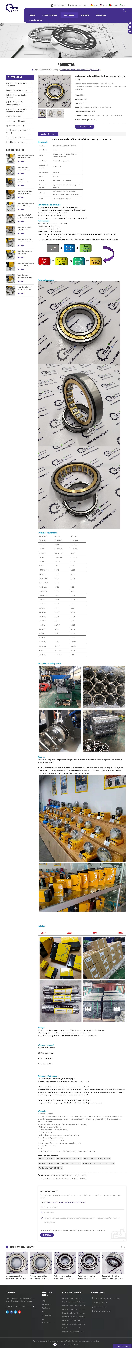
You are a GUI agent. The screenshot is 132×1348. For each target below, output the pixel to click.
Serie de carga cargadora (16, 90)
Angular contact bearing (15, 121)
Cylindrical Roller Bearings (16, 142)
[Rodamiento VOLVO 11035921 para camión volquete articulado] (10, 218)
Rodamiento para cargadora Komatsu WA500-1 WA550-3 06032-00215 (24, 168)
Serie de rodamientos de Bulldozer (16, 96)
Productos (69, 15)
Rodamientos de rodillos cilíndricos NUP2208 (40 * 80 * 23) (64, 1277)
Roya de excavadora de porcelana (73, 1302)
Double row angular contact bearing (17, 131)
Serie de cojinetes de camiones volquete (14, 103)
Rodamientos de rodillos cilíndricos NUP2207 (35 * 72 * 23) (16, 1277)
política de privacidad (49, 1323)
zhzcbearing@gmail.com (80, 5)
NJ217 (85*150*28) (48, 1159)
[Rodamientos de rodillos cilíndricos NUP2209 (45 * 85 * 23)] (89, 1263)
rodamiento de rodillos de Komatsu (73, 1313)
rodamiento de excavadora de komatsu (73, 1309)
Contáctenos (83, 127)
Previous (121, 1247)
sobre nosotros (49, 15)
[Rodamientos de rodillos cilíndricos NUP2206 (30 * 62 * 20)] (41, 1263)
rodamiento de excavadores (72, 1298)
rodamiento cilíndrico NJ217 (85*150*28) (99, 1163)
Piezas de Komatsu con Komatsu (73, 1317)
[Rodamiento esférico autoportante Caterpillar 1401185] (10, 254)
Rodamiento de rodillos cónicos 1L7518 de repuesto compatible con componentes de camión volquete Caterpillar (25, 156)
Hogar (32, 15)
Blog (43, 1312)
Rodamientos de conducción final (73, 1331)
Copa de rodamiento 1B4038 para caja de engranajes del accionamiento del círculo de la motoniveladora (24, 192)
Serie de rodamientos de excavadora (16, 84)
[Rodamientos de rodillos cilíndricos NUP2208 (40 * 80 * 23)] (65, 1263)
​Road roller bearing (14, 116)
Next (124, 1247)
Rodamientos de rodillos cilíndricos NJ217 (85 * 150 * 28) (66, 1202)
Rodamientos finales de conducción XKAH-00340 (73, 1320)
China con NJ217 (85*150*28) (52, 1168)
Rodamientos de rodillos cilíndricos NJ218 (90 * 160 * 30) (66, 1175)
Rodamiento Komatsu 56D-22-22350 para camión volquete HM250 (24, 288)
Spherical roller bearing (15, 137)
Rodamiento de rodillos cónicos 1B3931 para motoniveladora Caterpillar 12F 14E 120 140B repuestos (25, 204)
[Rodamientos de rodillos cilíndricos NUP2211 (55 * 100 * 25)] (113, 1263)
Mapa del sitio (47, 1315)
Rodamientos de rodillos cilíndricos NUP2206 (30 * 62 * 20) (40, 1277)
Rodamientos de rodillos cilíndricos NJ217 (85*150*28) (61, 1163)
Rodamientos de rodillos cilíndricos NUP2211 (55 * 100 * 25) (112, 1277)
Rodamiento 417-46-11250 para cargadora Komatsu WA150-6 (24, 240)
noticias (85, 15)
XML (43, 1319)
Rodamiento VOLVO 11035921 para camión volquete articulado (25, 216)
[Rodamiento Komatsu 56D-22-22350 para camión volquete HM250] (10, 290)
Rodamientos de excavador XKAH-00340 (73, 1324)
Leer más (20, 161)
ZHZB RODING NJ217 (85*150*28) (98, 1159)
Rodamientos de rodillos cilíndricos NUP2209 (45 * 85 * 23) (88, 1277)
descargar (101, 15)
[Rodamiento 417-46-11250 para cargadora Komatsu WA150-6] (10, 242)
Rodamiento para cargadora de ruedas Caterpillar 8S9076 (24, 276)
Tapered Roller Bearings (15, 125)
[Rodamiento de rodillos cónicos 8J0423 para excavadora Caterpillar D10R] (10, 266)
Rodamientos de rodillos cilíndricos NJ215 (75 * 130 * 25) (66, 1179)
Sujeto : (63, 1202)
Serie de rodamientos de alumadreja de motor (16, 110)
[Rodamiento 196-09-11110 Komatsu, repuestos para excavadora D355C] (10, 230)
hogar (44, 1301)
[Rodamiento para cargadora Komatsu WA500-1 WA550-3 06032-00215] (10, 170)
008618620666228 (60, 5)
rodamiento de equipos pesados (73, 1306)
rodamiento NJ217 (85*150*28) (70, 1159)
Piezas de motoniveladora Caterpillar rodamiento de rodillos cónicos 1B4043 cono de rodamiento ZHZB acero (25, 180)
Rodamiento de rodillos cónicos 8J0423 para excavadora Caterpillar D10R (25, 264)
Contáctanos (35, 20)
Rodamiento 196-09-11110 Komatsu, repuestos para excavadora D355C (24, 228)
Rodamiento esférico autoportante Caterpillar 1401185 (24, 252)
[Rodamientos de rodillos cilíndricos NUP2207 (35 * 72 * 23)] (17, 1263)
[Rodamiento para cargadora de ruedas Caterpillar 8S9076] (10, 278)
